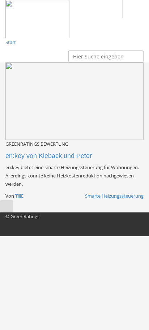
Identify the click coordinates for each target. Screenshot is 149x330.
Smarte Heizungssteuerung (114, 196)
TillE (19, 196)
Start (10, 42)
